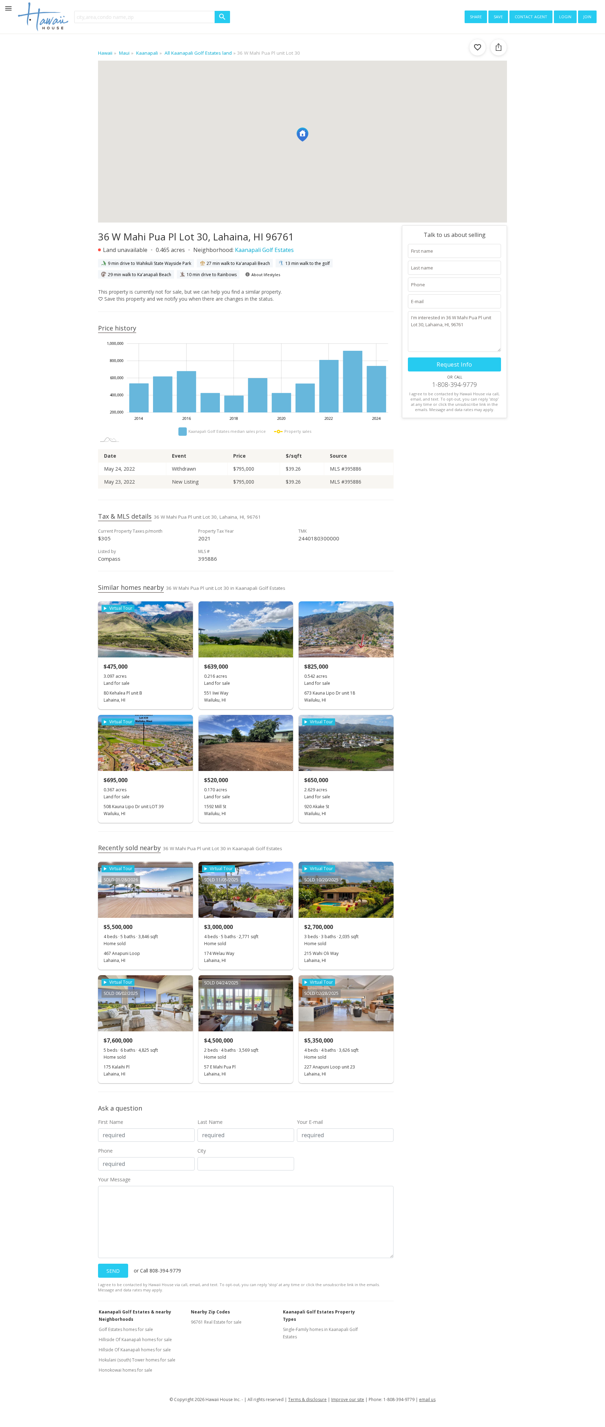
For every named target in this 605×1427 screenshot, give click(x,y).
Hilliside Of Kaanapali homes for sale (135, 1340)
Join (587, 16)
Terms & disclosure (307, 1399)
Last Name (210, 1122)
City (201, 1150)
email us (427, 1399)
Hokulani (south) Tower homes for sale (137, 1360)
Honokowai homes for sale (125, 1370)
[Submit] (222, 17)
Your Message (114, 1179)
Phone (105, 1150)
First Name (110, 1122)
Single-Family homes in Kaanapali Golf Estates (320, 1333)
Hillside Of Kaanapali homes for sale (135, 1350)
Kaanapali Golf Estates (264, 249)
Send (113, 1271)
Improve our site (347, 1399)
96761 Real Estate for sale (216, 1322)
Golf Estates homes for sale (126, 1329)
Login (565, 16)
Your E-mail (310, 1122)
